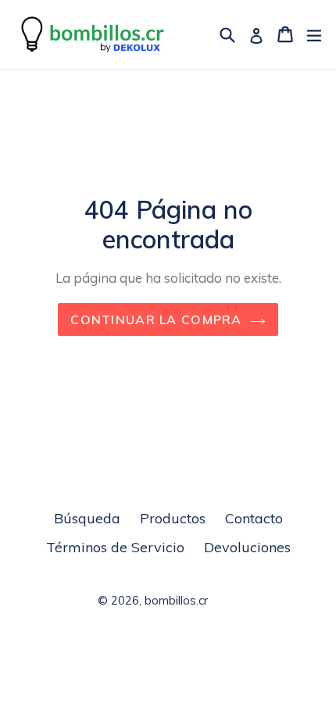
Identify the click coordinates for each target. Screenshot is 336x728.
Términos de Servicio (115, 547)
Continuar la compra (155, 319)
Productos (173, 518)
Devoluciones (247, 547)
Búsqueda (87, 518)
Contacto (254, 518)
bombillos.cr (176, 600)
